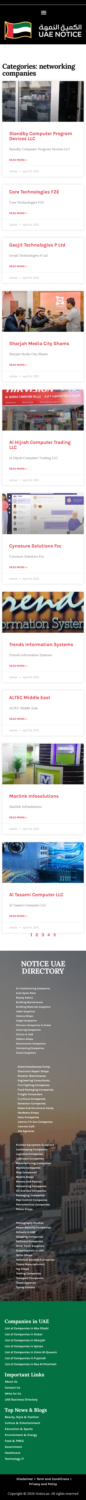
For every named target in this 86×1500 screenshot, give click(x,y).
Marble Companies (28, 1167)
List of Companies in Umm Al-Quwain (31, 1352)
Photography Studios (30, 1223)
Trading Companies (28, 1273)
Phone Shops (24, 1209)
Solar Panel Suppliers (30, 1246)
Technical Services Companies (35, 1259)
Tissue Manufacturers (30, 1264)
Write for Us (13, 1393)
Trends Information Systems (41, 644)
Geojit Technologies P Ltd (37, 245)
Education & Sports (19, 1429)
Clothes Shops (24, 1039)
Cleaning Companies (28, 1029)
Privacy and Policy (43, 1484)
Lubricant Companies (30, 1158)
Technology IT (14, 1458)
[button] (43, 12)
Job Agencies (26, 1131)
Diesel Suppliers (26, 1052)
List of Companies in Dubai (23, 1334)
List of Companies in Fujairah (25, 1358)
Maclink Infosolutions (34, 796)
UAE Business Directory (21, 1399)
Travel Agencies (26, 1282)
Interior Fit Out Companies (35, 1121)
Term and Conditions (53, 1479)
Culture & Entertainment (22, 1423)
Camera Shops (24, 1016)
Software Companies (29, 1241)
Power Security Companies (33, 1227)
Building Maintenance (29, 1002)
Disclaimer (25, 1479)
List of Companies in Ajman (24, 1346)
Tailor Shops (24, 1255)
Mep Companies (26, 1172)
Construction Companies (31, 1043)
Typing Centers (25, 1287)
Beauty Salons (24, 997)
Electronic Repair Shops (33, 1071)
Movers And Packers (29, 1181)
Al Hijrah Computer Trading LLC (40, 445)
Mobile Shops (25, 1177)
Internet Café (26, 1126)
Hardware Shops (28, 1112)
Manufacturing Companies (33, 1163)
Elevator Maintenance (32, 1076)
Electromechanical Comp (34, 1066)
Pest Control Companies (31, 1200)
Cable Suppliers (25, 1011)
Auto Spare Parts (26, 993)
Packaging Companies (30, 1195)
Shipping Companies (29, 1236)
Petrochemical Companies (33, 1204)
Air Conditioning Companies (33, 988)
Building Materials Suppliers (33, 1006)
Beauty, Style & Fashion (22, 1417)
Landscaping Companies (31, 1149)
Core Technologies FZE (34, 192)
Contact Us (12, 1387)
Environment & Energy (21, 1435)
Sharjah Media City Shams (39, 343)
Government (13, 1447)
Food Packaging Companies (35, 1089)
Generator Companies (32, 1103)
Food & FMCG (14, 1441)
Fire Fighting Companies (34, 1085)
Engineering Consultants (34, 1080)
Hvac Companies (28, 1117)
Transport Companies (30, 1278)
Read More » (18, 160)
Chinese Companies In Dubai (33, 1025)
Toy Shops (22, 1268)
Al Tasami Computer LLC (36, 894)
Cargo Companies (26, 1020)
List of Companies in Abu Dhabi (27, 1328)
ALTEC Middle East (29, 697)
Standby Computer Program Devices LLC (40, 136)
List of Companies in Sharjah (25, 1340)
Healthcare (12, 1453)
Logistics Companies (29, 1154)
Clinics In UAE (24, 1034)
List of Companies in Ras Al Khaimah (30, 1364)
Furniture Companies (31, 1098)
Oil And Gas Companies (31, 1190)
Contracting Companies (30, 1048)
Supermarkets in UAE (30, 1250)
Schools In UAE (26, 1232)
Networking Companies (31, 1186)
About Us (11, 1381)
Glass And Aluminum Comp (35, 1108)
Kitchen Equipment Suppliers (35, 1144)
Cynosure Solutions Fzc (35, 546)
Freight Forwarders (30, 1094)
